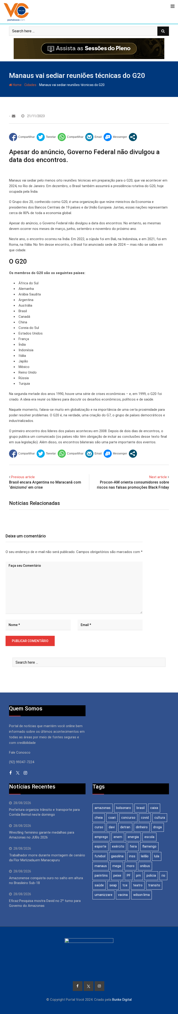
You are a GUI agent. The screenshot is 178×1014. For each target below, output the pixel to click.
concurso (128, 817)
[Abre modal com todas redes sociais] (133, 137)
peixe (117, 875)
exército (118, 846)
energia (133, 837)
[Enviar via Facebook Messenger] (115, 137)
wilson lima (141, 895)
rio (163, 875)
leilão (145, 856)
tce (124, 885)
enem (118, 837)
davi (112, 827)
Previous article (23, 477)
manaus (101, 866)
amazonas (103, 808)
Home (17, 85)
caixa (154, 808)
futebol (100, 856)
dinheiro (142, 827)
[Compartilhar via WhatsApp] (70, 137)
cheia (99, 817)
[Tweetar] (46, 137)
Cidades (30, 85)
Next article (158, 477)
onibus (145, 866)
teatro (138, 885)
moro (130, 866)
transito (154, 885)
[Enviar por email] (93, 137)
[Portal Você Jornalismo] (13, 116)
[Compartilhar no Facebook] (22, 137)
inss (132, 856)
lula (156, 856)
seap (113, 885)
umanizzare (103, 895)
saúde (99, 885)
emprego (101, 837)
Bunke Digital (122, 999)
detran (125, 827)
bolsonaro (123, 808)
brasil (141, 808)
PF (128, 875)
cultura (159, 817)
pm (138, 875)
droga (157, 827)
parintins (101, 875)
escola (149, 837)
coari (112, 817)
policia (151, 875)
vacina (123, 895)
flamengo (149, 846)
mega (116, 866)
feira (133, 846)
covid (145, 817)
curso (99, 827)
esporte (100, 846)
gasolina (117, 856)
